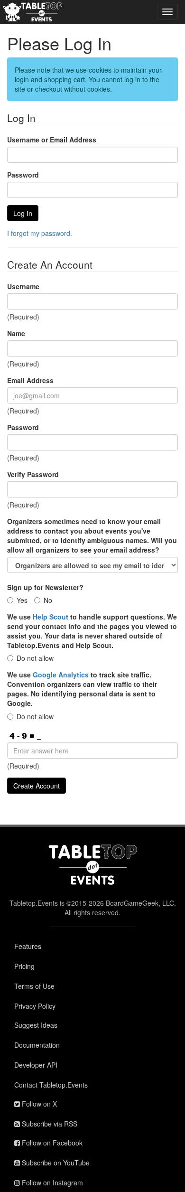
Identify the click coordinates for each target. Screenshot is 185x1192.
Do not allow (35, 658)
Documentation (37, 1045)
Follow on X (38, 1103)
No (48, 600)
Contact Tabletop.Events (51, 1084)
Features (27, 946)
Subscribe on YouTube (55, 1162)
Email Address (30, 380)
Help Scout (50, 616)
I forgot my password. (39, 233)
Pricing (24, 966)
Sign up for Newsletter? (45, 587)
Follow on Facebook (51, 1142)
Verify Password (33, 474)
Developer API (35, 1065)
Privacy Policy (35, 1006)
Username (23, 286)
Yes (22, 600)
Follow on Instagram (51, 1182)
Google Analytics (61, 674)
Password (23, 174)
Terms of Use (34, 986)
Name (16, 333)
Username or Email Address (51, 139)
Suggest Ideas (35, 1025)
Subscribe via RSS (48, 1123)
